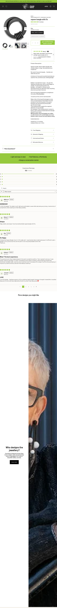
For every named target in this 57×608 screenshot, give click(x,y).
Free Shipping (36, 130)
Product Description (36, 63)
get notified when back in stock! (47, 42)
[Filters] (1, 191)
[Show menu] (2, 6)
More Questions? (9, 149)
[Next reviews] (53, 55)
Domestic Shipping (38, 134)
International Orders (38, 138)
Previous (5, 28)
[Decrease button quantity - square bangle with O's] (32, 43)
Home (32, 16)
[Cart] (54, 6)
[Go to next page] (36, 287)
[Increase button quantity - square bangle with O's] (38, 43)
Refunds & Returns (38, 142)
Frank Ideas (12, 456)
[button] (34, 22)
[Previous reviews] (32, 55)
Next (25, 28)
